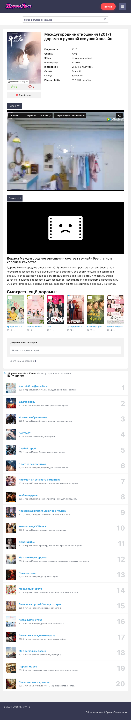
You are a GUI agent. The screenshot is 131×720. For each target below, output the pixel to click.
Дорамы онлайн (17, 373)
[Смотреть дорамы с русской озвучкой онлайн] (18, 6)
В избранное (25, 95)
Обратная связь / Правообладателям (107, 712)
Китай (32, 373)
